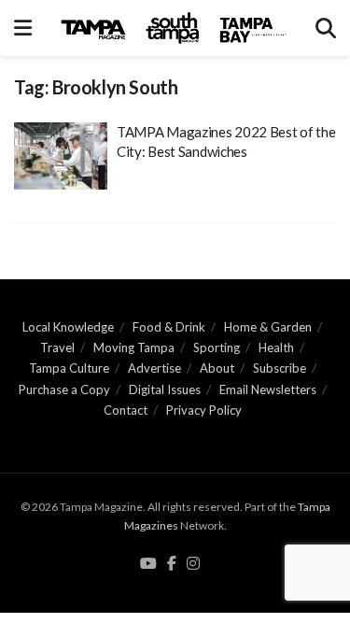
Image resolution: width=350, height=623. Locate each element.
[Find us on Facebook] (171, 564)
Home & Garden (268, 326)
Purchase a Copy (64, 389)
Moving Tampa (134, 347)
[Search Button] (325, 28)
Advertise (154, 368)
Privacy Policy (204, 410)
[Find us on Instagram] (193, 564)
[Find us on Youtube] (148, 564)
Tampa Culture (69, 368)
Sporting (216, 347)
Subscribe (279, 368)
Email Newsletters (267, 389)
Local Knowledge (68, 326)
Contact (125, 410)
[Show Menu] (23, 28)
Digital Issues (165, 389)
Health (276, 347)
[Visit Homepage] (173, 28)
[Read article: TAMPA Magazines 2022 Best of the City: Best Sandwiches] (60, 156)
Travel (57, 347)
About (217, 368)
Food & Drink (169, 326)
